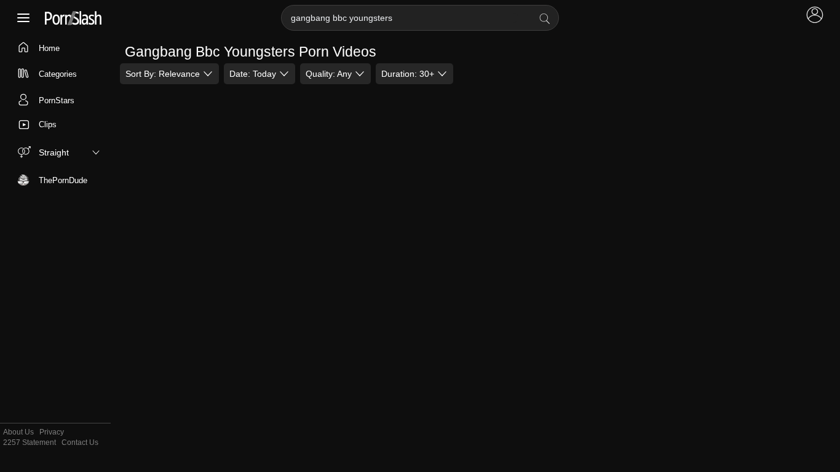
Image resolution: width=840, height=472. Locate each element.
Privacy (51, 432)
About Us (18, 432)
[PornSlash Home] (73, 18)
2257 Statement (29, 443)
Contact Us (79, 443)
